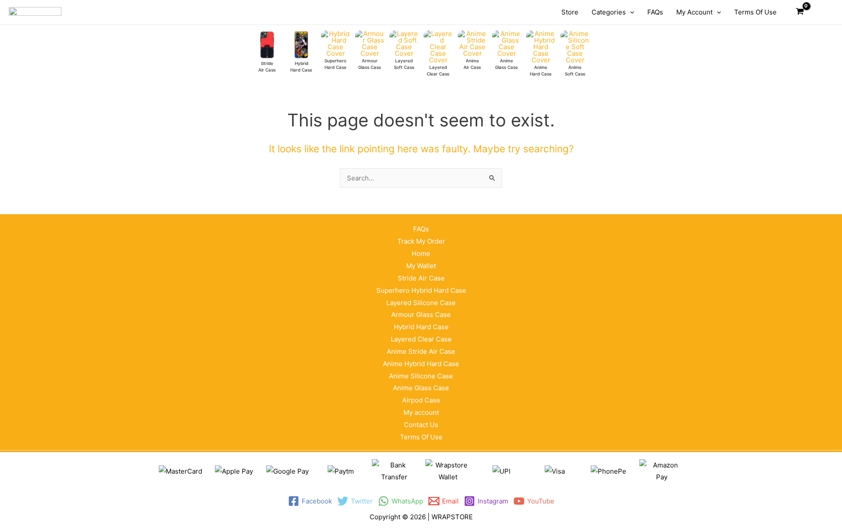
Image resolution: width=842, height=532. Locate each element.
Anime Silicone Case (421, 376)
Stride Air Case (421, 278)
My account (421, 412)
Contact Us (421, 425)
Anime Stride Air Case (421, 351)
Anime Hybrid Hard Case (421, 363)
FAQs (421, 229)
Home (421, 253)
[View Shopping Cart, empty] (800, 12)
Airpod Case (421, 400)
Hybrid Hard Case (421, 327)
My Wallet (421, 266)
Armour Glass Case (421, 314)
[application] (630, 12)
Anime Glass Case (421, 388)
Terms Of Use (421, 437)
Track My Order (421, 241)
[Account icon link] (820, 12)
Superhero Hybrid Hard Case (421, 290)
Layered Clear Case (421, 339)
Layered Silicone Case (421, 302)
